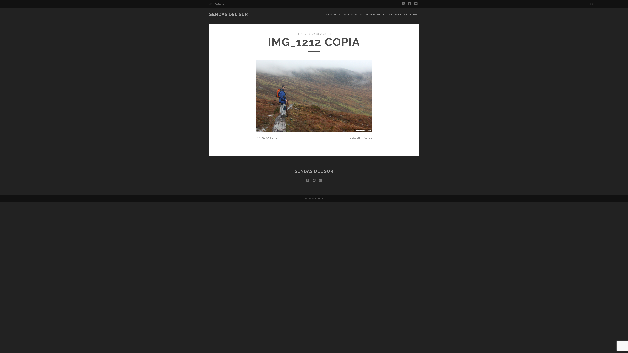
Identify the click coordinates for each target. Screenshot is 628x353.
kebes (319, 198)
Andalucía (333, 14)
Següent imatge (361, 138)
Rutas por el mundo (405, 14)
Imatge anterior (267, 138)
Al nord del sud (376, 14)
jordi (327, 34)
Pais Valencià (353, 14)
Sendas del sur (228, 14)
